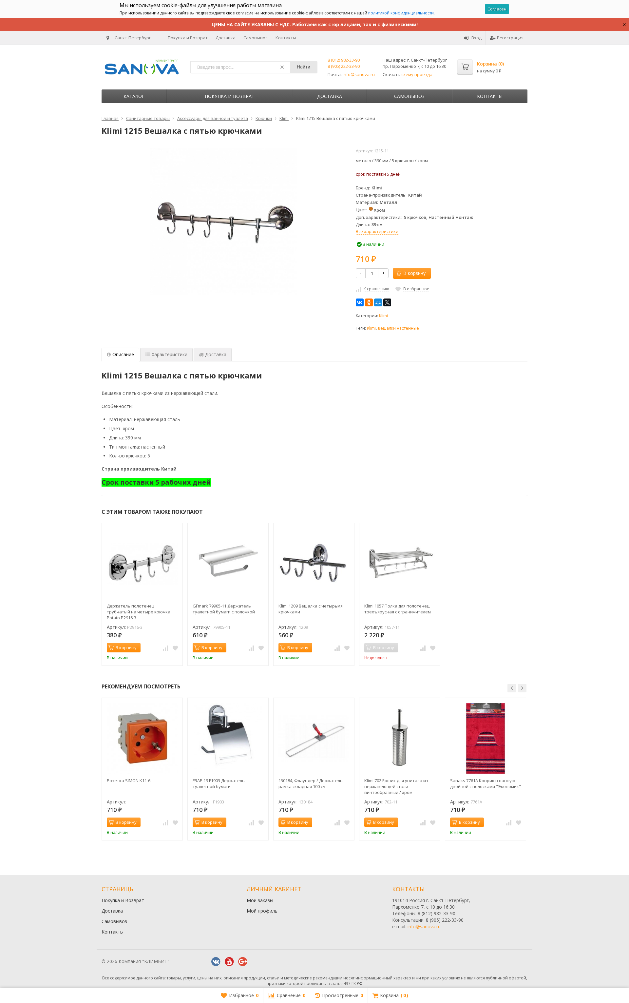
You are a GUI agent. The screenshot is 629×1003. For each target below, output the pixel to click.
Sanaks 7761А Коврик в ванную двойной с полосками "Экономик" (485, 783)
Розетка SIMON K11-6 (128, 780)
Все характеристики (377, 231)
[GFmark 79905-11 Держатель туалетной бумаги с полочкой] (228, 563)
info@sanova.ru (359, 74)
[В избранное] (175, 647)
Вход (476, 38)
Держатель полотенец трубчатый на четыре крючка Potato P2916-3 (138, 612)
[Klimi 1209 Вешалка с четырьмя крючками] (313, 563)
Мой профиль (262, 911)
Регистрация (510, 38)
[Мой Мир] (378, 302)
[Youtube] (229, 961)
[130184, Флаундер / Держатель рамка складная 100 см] (313, 738)
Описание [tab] (123, 354)
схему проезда (416, 74)
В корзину (414, 273)
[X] (387, 302)
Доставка (226, 38)
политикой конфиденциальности (401, 13)
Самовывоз (255, 38)
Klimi (383, 315)
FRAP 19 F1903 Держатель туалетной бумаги (219, 783)
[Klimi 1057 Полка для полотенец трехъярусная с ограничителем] (399, 563)
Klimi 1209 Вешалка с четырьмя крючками (310, 609)
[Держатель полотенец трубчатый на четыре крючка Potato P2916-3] (142, 563)
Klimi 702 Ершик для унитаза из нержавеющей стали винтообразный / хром (396, 786)
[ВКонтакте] (360, 302)
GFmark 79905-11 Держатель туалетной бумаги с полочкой (224, 609)
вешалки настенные (398, 328)
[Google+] (243, 961)
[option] (142, 594)
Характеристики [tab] (169, 354)
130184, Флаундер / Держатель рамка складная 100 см (310, 783)
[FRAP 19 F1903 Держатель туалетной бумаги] (228, 738)
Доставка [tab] (215, 354)
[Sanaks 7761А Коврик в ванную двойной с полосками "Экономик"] (485, 738)
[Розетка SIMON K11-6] (142, 738)
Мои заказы (260, 900)
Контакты (286, 38)
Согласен (496, 9)
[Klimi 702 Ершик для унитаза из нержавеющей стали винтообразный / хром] (399, 738)
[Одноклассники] (369, 302)
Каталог (134, 96)
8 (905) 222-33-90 (344, 66)
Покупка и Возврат (188, 38)
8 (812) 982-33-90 (344, 60)
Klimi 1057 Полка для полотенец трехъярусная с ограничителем (397, 609)
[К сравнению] (165, 647)
